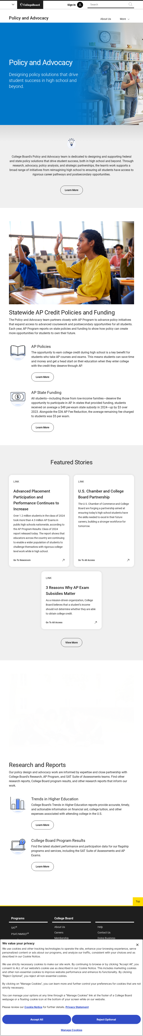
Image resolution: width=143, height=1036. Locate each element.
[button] (124, 16)
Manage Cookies (71, 1030)
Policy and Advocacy (28, 18)
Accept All (36, 1019)
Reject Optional (106, 1019)
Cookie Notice (33, 1007)
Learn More (71, 190)
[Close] (137, 945)
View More (71, 642)
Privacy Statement (77, 1007)
